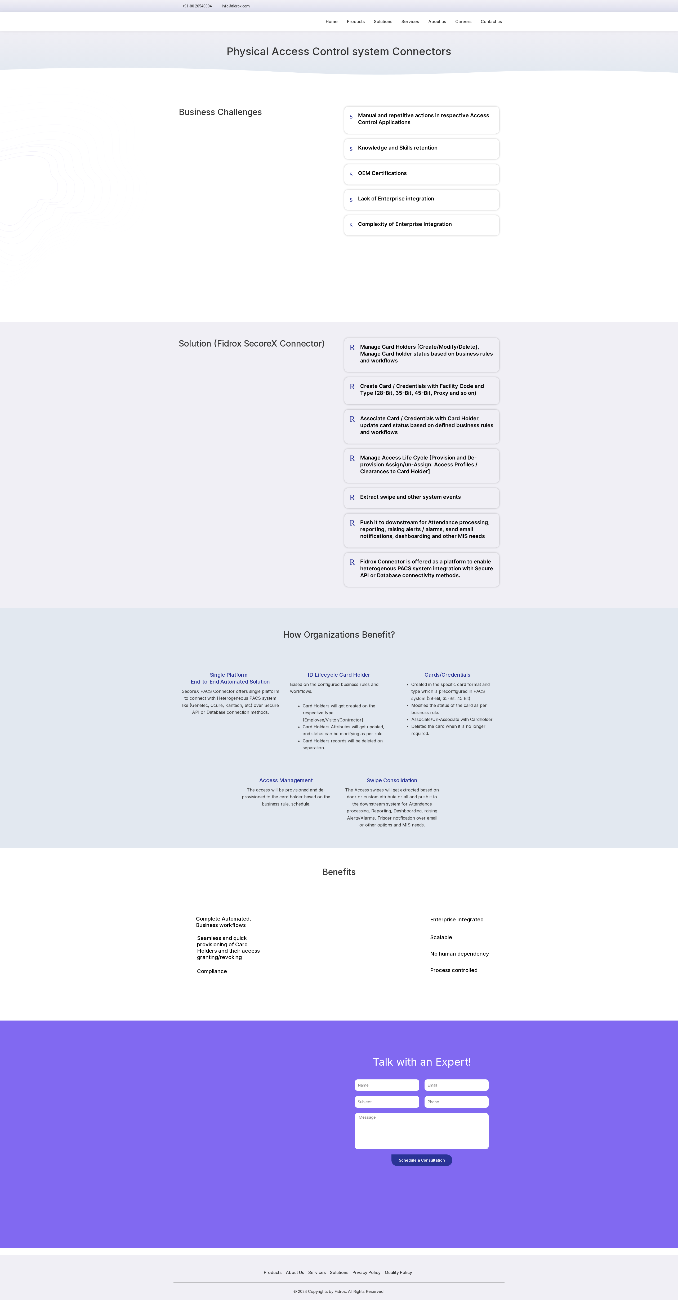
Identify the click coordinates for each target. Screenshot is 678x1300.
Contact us (491, 21)
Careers (463, 21)
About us (437, 21)
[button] (498, 6)
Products (356, 21)
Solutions (383, 21)
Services (410, 21)
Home (332, 21)
